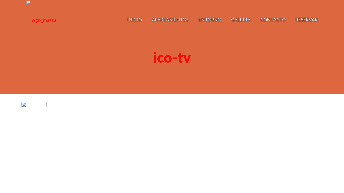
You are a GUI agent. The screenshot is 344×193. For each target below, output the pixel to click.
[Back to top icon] (320, 120)
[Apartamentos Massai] (42, 19)
